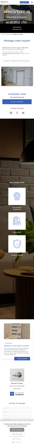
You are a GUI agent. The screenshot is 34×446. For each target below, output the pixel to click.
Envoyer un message (17, 102)
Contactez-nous (17, 29)
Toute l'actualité (22, 358)
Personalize (17, 439)
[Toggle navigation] (32, 2)
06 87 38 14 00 (17, 27)
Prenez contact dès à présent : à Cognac (13, 52)
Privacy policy (18, 442)
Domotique (8, 34)
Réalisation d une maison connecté (16, 346)
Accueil (2, 34)
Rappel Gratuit (24, 2)
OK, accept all (18, 429)
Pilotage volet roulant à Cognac (20, 61)
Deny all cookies (17, 434)
